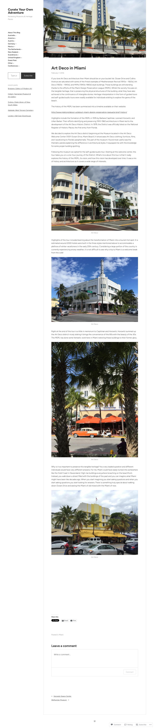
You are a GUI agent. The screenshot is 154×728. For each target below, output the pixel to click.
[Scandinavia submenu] (18, 54)
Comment (129, 672)
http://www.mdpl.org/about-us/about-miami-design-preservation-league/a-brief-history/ (89, 112)
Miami (61, 635)
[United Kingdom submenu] (21, 57)
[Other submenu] (13, 63)
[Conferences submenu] (18, 65)
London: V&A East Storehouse (19, 116)
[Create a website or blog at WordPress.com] (95, 721)
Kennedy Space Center (62, 696)
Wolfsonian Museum (59, 700)
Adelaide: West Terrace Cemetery (20, 110)
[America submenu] (15, 38)
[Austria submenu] (14, 40)
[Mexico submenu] (14, 46)
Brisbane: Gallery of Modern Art (20, 89)
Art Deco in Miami (68, 68)
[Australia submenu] (15, 35)
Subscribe (28, 75)
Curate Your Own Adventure (20, 11)
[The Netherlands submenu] (21, 49)
